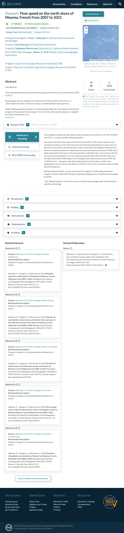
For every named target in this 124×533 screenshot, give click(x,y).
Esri (104, 60)
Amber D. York (40, 52)
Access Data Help (12, 507)
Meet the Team (60, 504)
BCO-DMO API (11, 510)
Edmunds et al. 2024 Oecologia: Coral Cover (33, 390)
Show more (9, 117)
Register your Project (38, 504)
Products (57, 510)
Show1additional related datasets (33, 478)
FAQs (80, 507)
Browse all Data (11, 504)
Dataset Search (11, 501)
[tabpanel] (81, 160)
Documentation (84, 504)
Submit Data (34, 501)
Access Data (59, 4)
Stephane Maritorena (26, 48)
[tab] (22, 137)
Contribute (76, 4)
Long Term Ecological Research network (35, 63)
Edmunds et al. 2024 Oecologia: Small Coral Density (37, 347)
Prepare (32, 507)
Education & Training (86, 501)
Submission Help (36, 510)
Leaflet (92, 60)
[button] (86, 28)
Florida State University (43, 44)
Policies (57, 507)
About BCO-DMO (61, 501)
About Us (107, 4)
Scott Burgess (22, 44)
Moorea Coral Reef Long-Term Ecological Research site (42, 67)
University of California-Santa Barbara (58, 48)
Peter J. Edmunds (37, 38)
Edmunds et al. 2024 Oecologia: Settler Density (35, 300)
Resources (92, 4)
